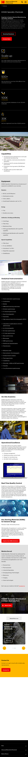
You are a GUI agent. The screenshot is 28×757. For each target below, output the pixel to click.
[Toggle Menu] (25, 2)
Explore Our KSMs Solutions (10, 541)
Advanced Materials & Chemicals (11, 2)
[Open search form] (21, 2)
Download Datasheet (8, 34)
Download (8, 640)
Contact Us (22, 586)
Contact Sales (6, 39)
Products (5, 5)
